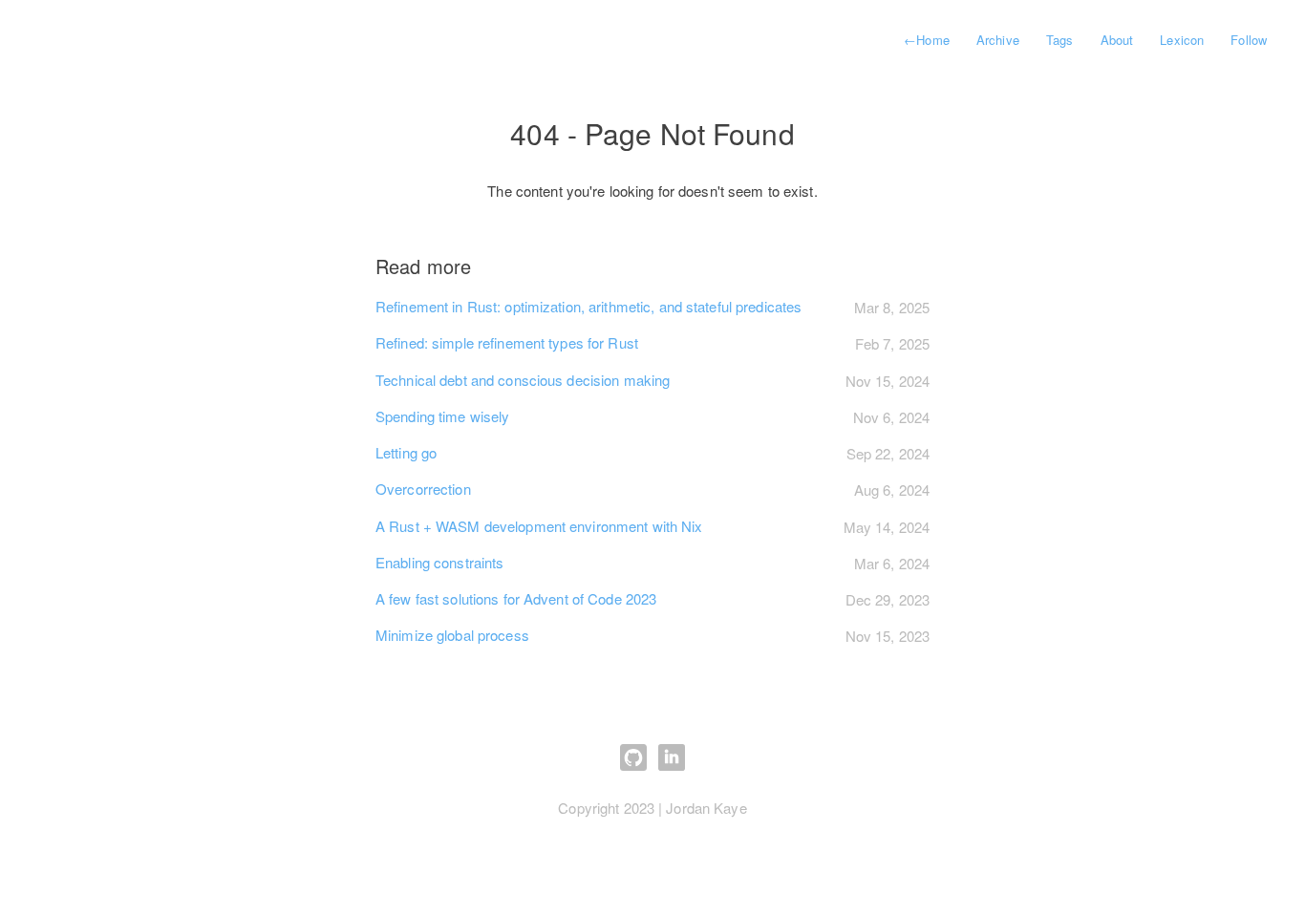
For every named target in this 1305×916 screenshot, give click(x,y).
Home (927, 40)
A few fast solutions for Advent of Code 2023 (515, 598)
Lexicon (1182, 40)
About (1117, 40)
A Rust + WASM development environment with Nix (539, 526)
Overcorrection (423, 489)
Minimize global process (452, 635)
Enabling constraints (439, 562)
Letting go (406, 452)
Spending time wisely (442, 416)
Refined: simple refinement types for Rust (506, 342)
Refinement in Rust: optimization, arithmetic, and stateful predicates (588, 306)
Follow (1248, 40)
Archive (997, 40)
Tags (1059, 40)
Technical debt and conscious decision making (522, 380)
